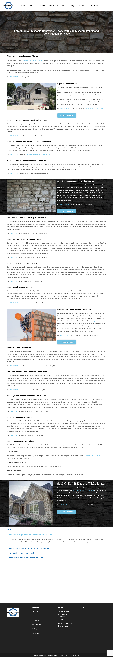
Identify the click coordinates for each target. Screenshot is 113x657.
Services (41, 6)
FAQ (63, 6)
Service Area (53, 6)
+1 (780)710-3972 (68, 623)
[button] (41, 6)
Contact (81, 6)
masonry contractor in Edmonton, (33, 61)
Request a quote (37, 624)
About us (35, 612)
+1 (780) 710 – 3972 (95, 6)
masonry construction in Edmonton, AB (39, 155)
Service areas (36, 620)
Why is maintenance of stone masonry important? (26, 557)
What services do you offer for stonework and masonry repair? (31, 535)
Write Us (65, 626)
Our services (36, 616)
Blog (72, 6)
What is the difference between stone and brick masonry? (29, 549)
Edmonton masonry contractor (94, 108)
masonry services (94, 321)
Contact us (36, 633)
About (31, 6)
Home (23, 6)
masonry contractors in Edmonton (83, 490)
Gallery (34, 629)
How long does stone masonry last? (21, 553)
